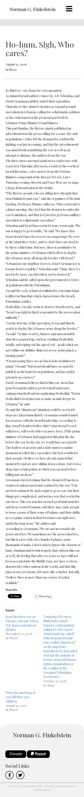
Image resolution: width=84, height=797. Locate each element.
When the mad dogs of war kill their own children (20, 697)
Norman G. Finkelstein (32, 9)
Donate (15, 754)
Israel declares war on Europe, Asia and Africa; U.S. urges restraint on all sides (22, 623)
